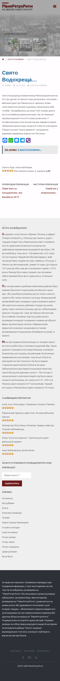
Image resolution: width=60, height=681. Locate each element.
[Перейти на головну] (3, 59)
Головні (6, 518)
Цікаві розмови (9, 552)
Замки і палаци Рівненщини (15, 522)
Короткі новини (16, 59)
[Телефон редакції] (36, 657)
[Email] (29, 657)
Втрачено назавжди (12, 513)
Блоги (5, 508)
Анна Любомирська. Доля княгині (18, 450)
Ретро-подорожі (10, 547)
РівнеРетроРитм (17, 6)
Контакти (15, 651)
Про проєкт (43, 651)
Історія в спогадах (11, 527)
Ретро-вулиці (9, 537)
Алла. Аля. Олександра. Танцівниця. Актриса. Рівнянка (28, 404)
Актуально (7, 498)
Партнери (29, 651)
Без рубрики (8, 503)
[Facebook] (23, 657)
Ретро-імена (8, 542)
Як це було (7, 556)
